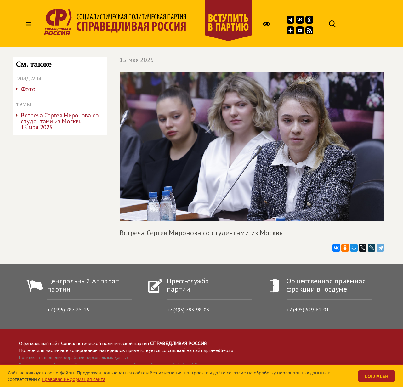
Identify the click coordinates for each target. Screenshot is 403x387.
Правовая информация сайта (73, 379)
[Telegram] (380, 248)
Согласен (377, 376)
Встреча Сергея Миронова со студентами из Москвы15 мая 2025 (60, 121)
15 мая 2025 (137, 60)
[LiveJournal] (371, 248)
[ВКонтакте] (336, 248)
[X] (362, 248)
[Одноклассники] (345, 248)
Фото (28, 89)
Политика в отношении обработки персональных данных (74, 357)
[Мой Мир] (354, 248)
